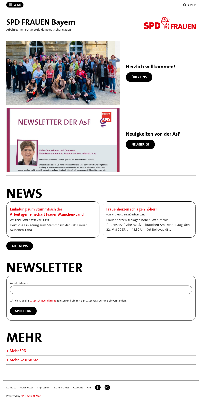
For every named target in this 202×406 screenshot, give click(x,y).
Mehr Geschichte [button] (24, 360)
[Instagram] (107, 387)
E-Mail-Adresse (19, 283)
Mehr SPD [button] (18, 350)
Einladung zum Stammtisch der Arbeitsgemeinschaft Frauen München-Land (47, 212)
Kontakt (11, 387)
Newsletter (26, 387)
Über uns (139, 77)
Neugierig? (140, 144)
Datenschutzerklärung (42, 300)
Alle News (20, 246)
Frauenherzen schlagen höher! (131, 209)
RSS (89, 387)
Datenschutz (61, 387)
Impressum (43, 387)
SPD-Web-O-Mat (31, 396)
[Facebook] (98, 387)
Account (78, 387)
